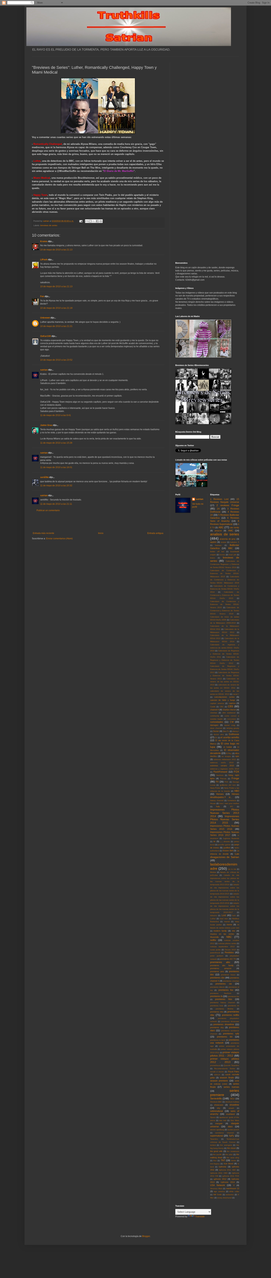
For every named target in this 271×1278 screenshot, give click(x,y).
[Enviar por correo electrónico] (87, 221)
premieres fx (216, 996)
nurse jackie (215, 950)
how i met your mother (229, 803)
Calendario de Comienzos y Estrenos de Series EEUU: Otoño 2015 (224, 595)
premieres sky (217, 1027)
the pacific (217, 1154)
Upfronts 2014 (228, 1182)
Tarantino (214, 1139)
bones (222, 555)
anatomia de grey (228, 539)
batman (218, 545)
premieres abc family (222, 965)
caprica (232, 703)
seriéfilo (44, 477)
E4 (216, 738)
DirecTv (226, 731)
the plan (229, 1154)
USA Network (217, 1185)
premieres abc (220, 962)
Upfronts (222, 1167)
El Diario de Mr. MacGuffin (119, 171)
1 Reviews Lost (219, 499)
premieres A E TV (228, 959)
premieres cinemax (231, 981)
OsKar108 (45, 336)
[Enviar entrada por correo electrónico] (80, 221)
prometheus (215, 1065)
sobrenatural (216, 1111)
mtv (233, 931)
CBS (230, 706)
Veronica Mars (216, 1188)
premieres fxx (233, 996)
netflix (213, 940)
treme (233, 1161)
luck (234, 915)
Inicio (100, 533)
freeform (219, 775)
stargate (219, 1123)
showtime (234, 1105)
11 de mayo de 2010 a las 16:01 (56, 467)
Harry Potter (215, 788)
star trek (222, 1120)
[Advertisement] (98, 521)
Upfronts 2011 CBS (219, 1173)
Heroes (220, 794)
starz (230, 1126)
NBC (229, 936)
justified (226, 848)
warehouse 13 (232, 1188)
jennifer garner (224, 845)
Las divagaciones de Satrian (224, 855)
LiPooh (43, 259)
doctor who (219, 734)
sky (218, 1108)
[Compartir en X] (94, 221)
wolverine (230, 1195)
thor (215, 1161)
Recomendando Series (224, 1069)
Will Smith (217, 1195)
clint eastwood (228, 713)
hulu (218, 806)
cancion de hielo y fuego (222, 700)
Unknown (45, 317)
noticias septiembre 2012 (222, 947)
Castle (213, 707)
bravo (212, 558)
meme (229, 924)
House (213, 803)
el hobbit (227, 747)
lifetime (213, 872)
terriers (213, 1145)
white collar (234, 1191)
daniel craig (229, 725)
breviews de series (48, 225)
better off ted (217, 552)
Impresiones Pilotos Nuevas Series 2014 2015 (224, 819)
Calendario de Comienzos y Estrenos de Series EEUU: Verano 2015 (224, 604)
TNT (223, 1160)
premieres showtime (223, 1024)
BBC (230, 548)
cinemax (213, 713)
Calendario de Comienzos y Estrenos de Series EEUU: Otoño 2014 (224, 589)
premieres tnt (224, 1037)
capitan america (217, 703)
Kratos (43, 241)
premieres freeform (220, 993)
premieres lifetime (224, 1009)
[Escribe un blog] (90, 221)
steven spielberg (217, 1130)
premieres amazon (221, 968)
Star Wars (234, 1120)
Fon (42, 296)
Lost (224, 915)
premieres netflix (230, 1015)
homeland (231, 800)
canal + (236, 694)
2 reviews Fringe (227, 505)
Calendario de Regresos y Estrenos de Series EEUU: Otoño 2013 (224, 669)
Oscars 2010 (230, 950)
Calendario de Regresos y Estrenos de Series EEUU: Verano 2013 (224, 675)
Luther (213, 919)
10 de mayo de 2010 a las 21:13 (56, 249)
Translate (200, 1216)
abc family (234, 527)
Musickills (214, 937)
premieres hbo (223, 999)
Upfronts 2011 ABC (227, 1170)
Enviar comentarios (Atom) (59, 538)
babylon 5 (234, 542)
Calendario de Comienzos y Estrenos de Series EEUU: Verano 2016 (224, 610)
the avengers (226, 1145)
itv (214, 841)
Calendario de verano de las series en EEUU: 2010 (224, 682)
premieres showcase (230, 1021)
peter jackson (216, 956)
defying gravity (232, 728)
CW (232, 722)
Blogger (146, 1236)
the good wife (216, 1151)
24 (218, 508)
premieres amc (217, 971)
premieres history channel (222, 1002)
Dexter (216, 731)
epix (237, 756)
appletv (213, 542)
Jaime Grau (46, 425)
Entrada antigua (155, 533)
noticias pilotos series (227, 943)
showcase (218, 1105)
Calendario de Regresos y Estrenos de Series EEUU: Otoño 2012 (224, 660)
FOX (236, 771)
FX (217, 781)
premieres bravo (228, 975)
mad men (224, 919)
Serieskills (216, 1098)
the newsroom (233, 1151)
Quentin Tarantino (231, 1065)
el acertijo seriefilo (230, 737)
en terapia (226, 756)
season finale (227, 1077)
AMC (230, 530)
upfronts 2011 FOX (230, 1176)
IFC (231, 807)
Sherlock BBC (216, 1102)
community (214, 716)
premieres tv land (217, 1040)
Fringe (235, 778)
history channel (216, 800)
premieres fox (225, 990)
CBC (222, 707)
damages (214, 725)
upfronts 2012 (219, 1179)
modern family (220, 931)
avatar (223, 542)
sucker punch (233, 1130)
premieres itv (233, 1006)
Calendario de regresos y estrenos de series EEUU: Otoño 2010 (224, 648)
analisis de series (224, 534)
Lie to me (232, 869)
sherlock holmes (232, 1102)
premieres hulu (216, 1006)
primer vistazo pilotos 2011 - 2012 (224, 1054)
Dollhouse (234, 734)
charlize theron (229, 710)
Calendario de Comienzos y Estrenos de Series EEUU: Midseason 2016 (224, 580)
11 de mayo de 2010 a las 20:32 (56, 485)
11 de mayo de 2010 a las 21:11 (56, 504)
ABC (221, 527)
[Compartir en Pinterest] (101, 221)
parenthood (215, 953)
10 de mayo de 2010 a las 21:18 (56, 308)
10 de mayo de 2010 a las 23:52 (56, 360)
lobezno (213, 915)
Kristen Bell (228, 850)
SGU (232, 1099)
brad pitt (232, 555)
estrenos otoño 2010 (222, 763)
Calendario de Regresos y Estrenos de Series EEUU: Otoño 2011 (224, 654)
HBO (236, 791)
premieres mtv (216, 1012)
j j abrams (225, 841)
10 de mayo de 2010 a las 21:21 (56, 326)
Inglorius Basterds (231, 838)
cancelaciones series (224, 697)
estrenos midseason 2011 (224, 759)
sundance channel (224, 1133)
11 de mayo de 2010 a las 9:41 (55, 415)
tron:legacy (215, 1164)
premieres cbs (217, 977)
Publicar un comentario (48, 510)
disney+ (235, 731)
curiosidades (216, 722)
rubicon (217, 1075)
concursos (231, 719)
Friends (223, 779)
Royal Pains (233, 1071)
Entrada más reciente (43, 533)
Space (213, 1117)
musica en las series (222, 934)
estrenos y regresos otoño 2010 (224, 769)
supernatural (216, 1135)
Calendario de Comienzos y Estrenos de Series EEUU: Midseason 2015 (224, 573)
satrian (44, 370)
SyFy (231, 1135)
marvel (227, 922)
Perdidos (229, 952)
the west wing (233, 1158)
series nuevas (231, 1087)
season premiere (219, 1080)
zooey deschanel (224, 1198)
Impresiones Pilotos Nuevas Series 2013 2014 (224, 813)
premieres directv (217, 987)
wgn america (219, 1191)
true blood (228, 1163)
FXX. (227, 782)
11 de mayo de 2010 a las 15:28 (56, 443)
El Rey (229, 753)
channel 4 (214, 710)
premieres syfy (231, 1033)
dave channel (216, 728)
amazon (218, 531)
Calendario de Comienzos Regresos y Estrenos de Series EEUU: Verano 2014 (224, 564)
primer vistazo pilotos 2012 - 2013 (224, 1060)
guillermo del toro (228, 785)
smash (231, 1108)
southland (230, 1114)
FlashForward (220, 772)
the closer (231, 1148)
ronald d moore (217, 1072)
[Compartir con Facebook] (97, 221)
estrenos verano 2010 (222, 765)
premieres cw (224, 984)
